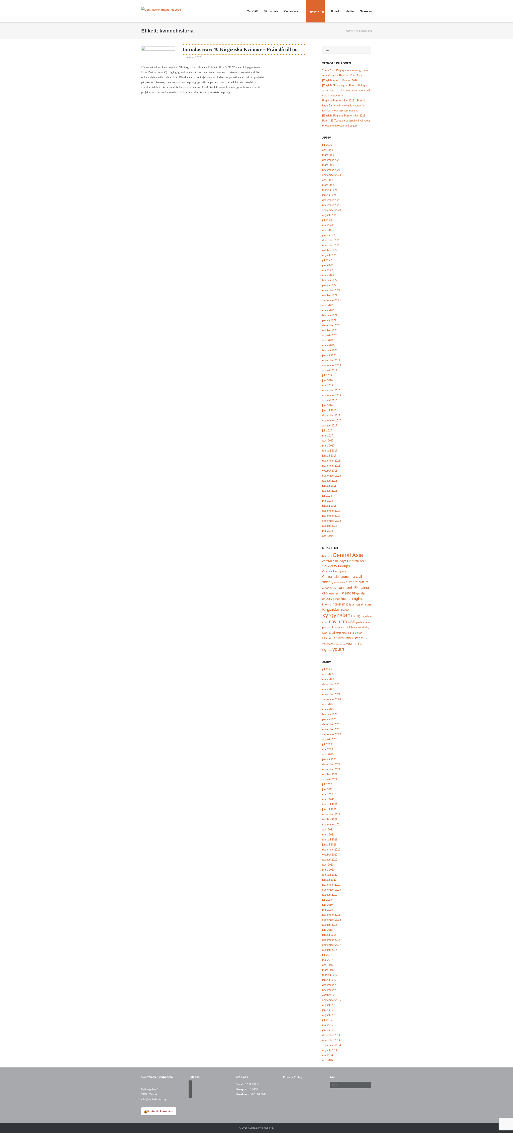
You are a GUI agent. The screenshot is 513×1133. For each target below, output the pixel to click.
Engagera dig (315, 11)
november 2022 (331, 245)
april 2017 (327, 440)
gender (348, 593)
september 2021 (331, 300)
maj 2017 (327, 435)
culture (363, 582)
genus (336, 599)
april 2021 (327, 305)
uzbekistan (352, 638)
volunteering (339, 644)
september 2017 (331, 420)
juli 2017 (327, 430)
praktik (341, 627)
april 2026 (327, 149)
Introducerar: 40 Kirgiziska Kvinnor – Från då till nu (240, 49)
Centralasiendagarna (334, 571)
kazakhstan (363, 604)
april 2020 (327, 340)
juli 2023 (327, 220)
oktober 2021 (329, 295)
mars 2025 (328, 164)
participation (364, 622)
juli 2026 (327, 144)
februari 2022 (329, 280)
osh (351, 621)
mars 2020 (328, 345)
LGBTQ (355, 616)
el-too (325, 587)
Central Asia (348, 555)
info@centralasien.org (154, 1099)
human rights (352, 598)
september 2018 (331, 395)
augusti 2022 (329, 255)
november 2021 (331, 290)
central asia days (334, 561)
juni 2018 (327, 405)
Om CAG (252, 11)
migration (366, 616)
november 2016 (331, 465)
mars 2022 (328, 275)
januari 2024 (329, 194)
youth (338, 649)
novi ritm (338, 621)
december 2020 (331, 325)
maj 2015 (327, 500)
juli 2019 (327, 375)
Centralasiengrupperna (338, 576)
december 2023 (331, 199)
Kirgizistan (331, 609)
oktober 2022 (329, 250)
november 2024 (331, 169)
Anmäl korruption (162, 1111)
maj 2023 (327, 225)
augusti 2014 (329, 525)
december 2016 (331, 460)
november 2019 (331, 360)
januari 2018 (329, 410)
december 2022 (331, 240)
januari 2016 (329, 485)
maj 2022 (327, 270)
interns (326, 604)
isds (352, 604)
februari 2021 (329, 315)
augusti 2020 (329, 335)
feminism (334, 593)
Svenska (366, 11)
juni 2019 (327, 380)
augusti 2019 (329, 370)
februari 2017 (329, 450)
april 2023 (327, 230)
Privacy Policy (292, 1077)
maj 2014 (327, 530)
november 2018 (331, 390)
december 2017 (331, 415)
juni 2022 (327, 265)
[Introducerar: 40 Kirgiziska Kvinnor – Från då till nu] (158, 52)
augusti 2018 (329, 400)
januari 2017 (329, 455)
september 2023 (331, 210)
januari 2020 (329, 355)
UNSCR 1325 (333, 638)
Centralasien (292, 11)
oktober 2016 (329, 470)
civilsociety (339, 582)
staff (332, 632)
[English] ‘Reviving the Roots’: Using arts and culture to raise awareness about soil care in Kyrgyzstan (346, 90)
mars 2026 (328, 154)
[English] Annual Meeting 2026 (339, 80)
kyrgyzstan (336, 615)
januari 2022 (329, 285)
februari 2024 (329, 189)
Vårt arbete (271, 11)
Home (349, 30)
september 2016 (331, 475)
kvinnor (345, 610)
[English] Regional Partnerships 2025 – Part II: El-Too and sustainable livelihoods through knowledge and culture (346, 120)
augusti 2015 (329, 490)
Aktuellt (335, 11)
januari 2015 (329, 505)
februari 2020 (329, 350)
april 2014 (327, 535)
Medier (349, 11)
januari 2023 (329, 235)
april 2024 (327, 179)
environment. (341, 587)
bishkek (327, 556)
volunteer (327, 644)
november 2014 (331, 515)
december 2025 (331, 159)
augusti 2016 (329, 480)
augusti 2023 (329, 215)
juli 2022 (327, 260)
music (325, 622)
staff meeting (343, 633)
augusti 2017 (329, 425)
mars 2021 (328, 310)
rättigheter (351, 627)
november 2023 (331, 205)
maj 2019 (327, 385)
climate (352, 582)
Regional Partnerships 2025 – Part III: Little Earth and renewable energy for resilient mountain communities (344, 105)
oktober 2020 (329, 330)
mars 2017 (328, 445)
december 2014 (331, 510)
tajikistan (357, 633)
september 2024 (331, 174)
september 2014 (331, 520)
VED (364, 638)
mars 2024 (328, 184)
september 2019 (331, 365)
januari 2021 (329, 320)
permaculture (329, 627)
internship (340, 604)
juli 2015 (327, 495)
